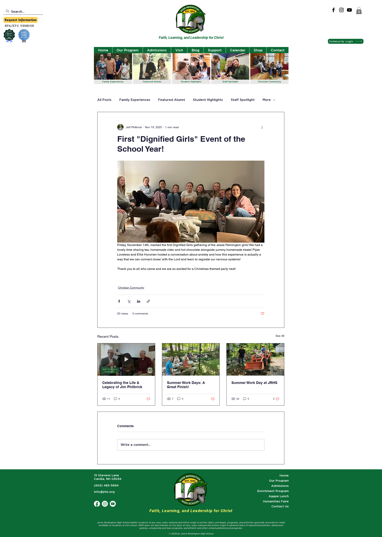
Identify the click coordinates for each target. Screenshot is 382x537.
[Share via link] (148, 301)
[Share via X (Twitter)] (129, 301)
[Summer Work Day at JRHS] (255, 359)
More (267, 100)
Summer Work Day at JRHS (254, 383)
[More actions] (262, 127)
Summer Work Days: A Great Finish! (186, 385)
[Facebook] (333, 10)
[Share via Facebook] (119, 301)
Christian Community (131, 287)
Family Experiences (134, 100)
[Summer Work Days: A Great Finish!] (191, 359)
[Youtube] (113, 504)
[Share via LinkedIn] (138, 301)
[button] (359, 10)
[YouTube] (349, 10)
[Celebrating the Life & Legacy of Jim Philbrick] (126, 359)
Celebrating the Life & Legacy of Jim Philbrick (122, 385)
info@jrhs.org (104, 492)
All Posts (104, 100)
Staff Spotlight (243, 100)
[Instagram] (341, 10)
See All (280, 335)
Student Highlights (208, 100)
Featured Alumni (171, 100)
